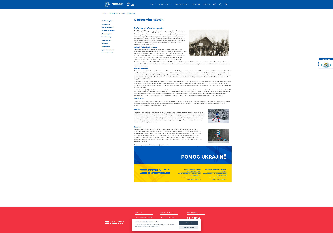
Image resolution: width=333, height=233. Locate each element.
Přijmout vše (188, 223)
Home (104, 13)
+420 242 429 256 (168, 217)
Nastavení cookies (189, 227)
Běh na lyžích (131, 4)
